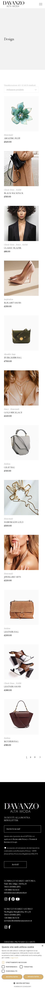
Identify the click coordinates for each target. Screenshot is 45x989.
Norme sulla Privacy (19, 839)
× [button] (42, 946)
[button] (22, 983)
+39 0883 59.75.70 (11, 918)
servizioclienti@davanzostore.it (18, 920)
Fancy (18, 244)
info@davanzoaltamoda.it (15, 892)
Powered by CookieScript (22, 986)
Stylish (18, 190)
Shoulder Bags (9, 354)
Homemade (8, 135)
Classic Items (9, 190)
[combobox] (21, 90)
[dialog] (22, 966)
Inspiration (8, 299)
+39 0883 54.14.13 (11, 890)
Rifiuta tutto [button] (33, 977)
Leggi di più (14, 958)
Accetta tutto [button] (12, 977)
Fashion (7, 464)
